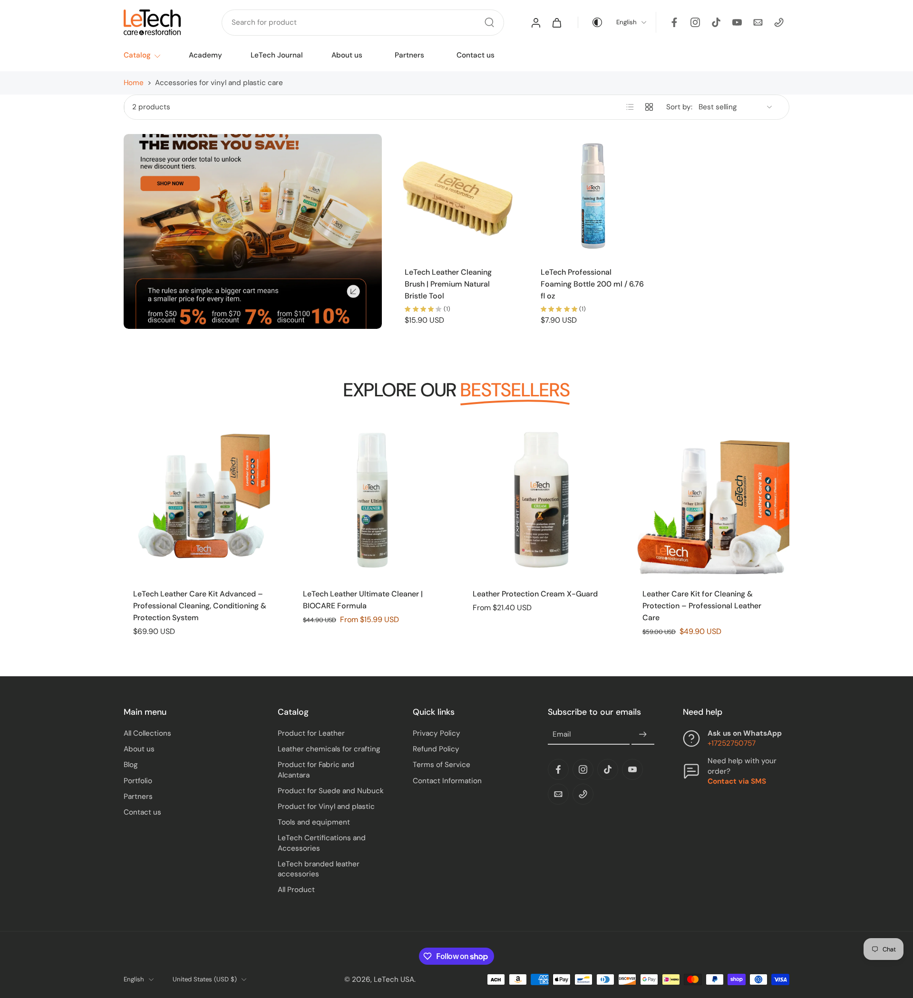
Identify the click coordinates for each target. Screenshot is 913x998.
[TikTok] (716, 22)
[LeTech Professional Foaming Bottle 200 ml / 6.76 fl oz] (592, 195)
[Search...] (489, 22)
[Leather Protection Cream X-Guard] (541, 500)
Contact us (475, 55)
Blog (131, 764)
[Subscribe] (642, 735)
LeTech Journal (277, 55)
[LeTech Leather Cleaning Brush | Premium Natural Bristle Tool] (456, 195)
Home (134, 82)
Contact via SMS (737, 781)
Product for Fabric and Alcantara (316, 769)
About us (346, 55)
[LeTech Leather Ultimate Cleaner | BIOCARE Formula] (371, 500)
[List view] (630, 107)
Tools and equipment (314, 822)
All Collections (147, 733)
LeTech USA (394, 979)
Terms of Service (441, 764)
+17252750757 (732, 743)
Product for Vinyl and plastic (326, 806)
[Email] (758, 22)
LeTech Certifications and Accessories (322, 843)
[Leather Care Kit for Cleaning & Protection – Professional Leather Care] (711, 500)
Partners (409, 55)
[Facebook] (674, 22)
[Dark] (590, 22)
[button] (186, 712)
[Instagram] (695, 22)
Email (562, 734)
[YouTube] (737, 22)
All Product (296, 889)
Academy (205, 55)
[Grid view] (649, 107)
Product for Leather (311, 733)
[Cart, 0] (556, 22)
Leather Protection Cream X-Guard (535, 594)
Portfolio (138, 780)
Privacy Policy (436, 733)
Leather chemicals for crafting (329, 749)
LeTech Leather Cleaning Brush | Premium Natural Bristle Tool (448, 283)
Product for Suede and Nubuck (331, 790)
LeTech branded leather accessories (318, 868)
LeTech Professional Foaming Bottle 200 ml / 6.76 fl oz (592, 283)
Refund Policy (436, 749)
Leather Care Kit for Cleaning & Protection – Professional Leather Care (701, 605)
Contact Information (447, 780)
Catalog (137, 55)
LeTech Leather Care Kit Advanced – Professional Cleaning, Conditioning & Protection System (199, 605)
